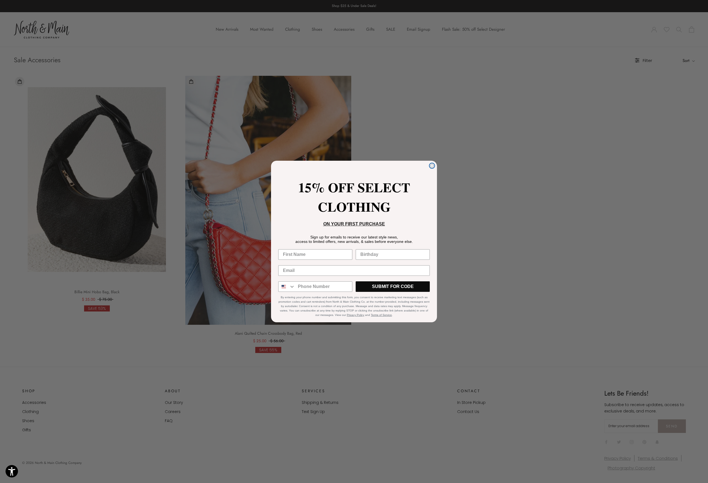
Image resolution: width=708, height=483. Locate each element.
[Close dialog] (432, 165)
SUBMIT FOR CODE (393, 286)
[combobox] (286, 287)
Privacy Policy (355, 314)
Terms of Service (381, 314)
